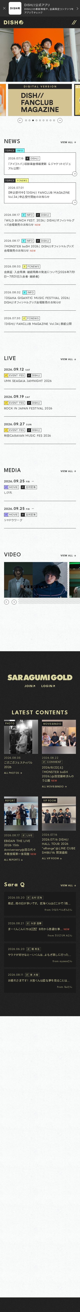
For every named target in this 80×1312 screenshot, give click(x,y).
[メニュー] (74, 22)
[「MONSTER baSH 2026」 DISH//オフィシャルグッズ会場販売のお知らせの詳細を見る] (40, 246)
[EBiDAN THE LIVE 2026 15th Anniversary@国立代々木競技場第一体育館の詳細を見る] (21, 826)
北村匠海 (29, 487)
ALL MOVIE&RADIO (53, 787)
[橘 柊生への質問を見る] (40, 955)
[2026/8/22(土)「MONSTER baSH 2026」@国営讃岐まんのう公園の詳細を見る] (59, 751)
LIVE (27, 835)
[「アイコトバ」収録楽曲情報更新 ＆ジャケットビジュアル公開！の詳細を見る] (40, 163)
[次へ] (59, 120)
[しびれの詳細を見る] (40, 487)
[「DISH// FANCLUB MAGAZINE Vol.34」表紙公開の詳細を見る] (40, 321)
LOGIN (46, 686)
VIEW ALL (67, 142)
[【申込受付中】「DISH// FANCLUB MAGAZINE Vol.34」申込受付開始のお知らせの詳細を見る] (40, 193)
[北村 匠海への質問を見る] (40, 904)
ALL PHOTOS (11, 773)
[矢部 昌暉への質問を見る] (40, 929)
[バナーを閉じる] (4, 8)
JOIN (29, 686)
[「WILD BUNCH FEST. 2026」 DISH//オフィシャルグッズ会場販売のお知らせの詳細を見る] (40, 220)
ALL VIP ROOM (50, 858)
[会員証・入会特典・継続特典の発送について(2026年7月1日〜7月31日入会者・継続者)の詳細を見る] (40, 272)
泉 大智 (32, 975)
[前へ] (20, 120)
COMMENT (52, 762)
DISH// (33, 158)
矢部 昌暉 (34, 923)
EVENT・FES (14, 375)
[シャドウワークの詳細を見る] (40, 515)
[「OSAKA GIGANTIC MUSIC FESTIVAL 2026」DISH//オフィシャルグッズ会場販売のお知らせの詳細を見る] (40, 298)
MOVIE (11, 487)
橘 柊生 (34, 949)
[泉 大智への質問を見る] (40, 981)
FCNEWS (22, 181)
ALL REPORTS (12, 860)
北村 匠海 (35, 898)
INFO (20, 151)
